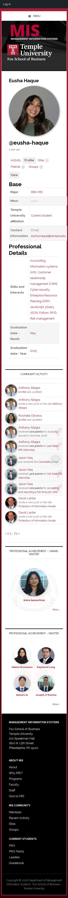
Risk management (42, 318)
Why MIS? (16, 773)
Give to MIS (16, 796)
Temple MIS (34, 32)
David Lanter (27, 498)
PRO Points (16, 851)
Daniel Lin (22, 695)
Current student (41, 215)
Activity (16, 160)
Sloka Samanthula (34, 600)
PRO (12, 845)
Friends (17, 166)
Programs (15, 779)
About (13, 767)
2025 (33, 350)
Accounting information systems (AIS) (44, 266)
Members (15, 812)
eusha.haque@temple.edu (48, 236)
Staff (12, 790)
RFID (53, 313)
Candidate (44, 461)
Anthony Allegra (29, 388)
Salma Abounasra (22, 667)
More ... (56, 609)
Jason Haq (25, 457)
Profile (29, 160)
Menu (36, 16)
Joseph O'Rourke (46, 695)
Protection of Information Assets (37, 506)
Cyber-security (40, 289)
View (14, 175)
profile (22, 391)
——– (34, 201)
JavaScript (37, 307)
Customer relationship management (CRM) (43, 278)
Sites (43, 160)
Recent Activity (19, 818)
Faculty (14, 784)
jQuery (49, 307)
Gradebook (16, 863)
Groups (35, 166)
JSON (34, 313)
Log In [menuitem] (7, 4)
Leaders (14, 857)
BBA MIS (37, 192)
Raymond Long (46, 667)
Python (44, 313)
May (33, 333)
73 (15, 533)
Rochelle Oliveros (30, 415)
